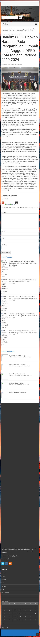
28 (30, 620)
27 (25, 620)
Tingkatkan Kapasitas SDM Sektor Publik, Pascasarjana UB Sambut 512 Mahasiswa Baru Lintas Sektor (23, 263)
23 (4, 620)
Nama (3, 231)
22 (35, 616)
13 (25, 613)
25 (14, 620)
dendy (16, 64)
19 (20, 616)
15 (35, 613)
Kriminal (3, 579)
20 (25, 616)
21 (30, 616)
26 (20, 620)
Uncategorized (5, 592)
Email (3, 238)
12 (20, 613)
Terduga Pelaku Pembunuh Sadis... (18, 392)
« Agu (2, 627)
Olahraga (3, 586)
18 (14, 616)
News (6, 29)
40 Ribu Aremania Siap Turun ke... (17, 355)
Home (2, 29)
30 (4, 623)
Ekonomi (3, 573)
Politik (3, 589)
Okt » (6, 627)
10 (9, 613)
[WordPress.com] (16, 204)
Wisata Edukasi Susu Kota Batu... (17, 374)
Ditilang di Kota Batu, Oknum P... (17, 383)
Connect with (4, 199)
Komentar (4, 212)
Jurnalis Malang (13, 10)
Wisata (3, 596)
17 (9, 616)
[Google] (7, 204)
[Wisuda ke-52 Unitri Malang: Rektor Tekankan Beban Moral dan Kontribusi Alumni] (4, 286)
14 (30, 613)
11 (14, 613)
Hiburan (3, 576)
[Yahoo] (12, 204)
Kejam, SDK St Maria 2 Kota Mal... (17, 364)
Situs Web (4, 245)
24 (9, 620)
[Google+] (2, 204)
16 (4, 616)
